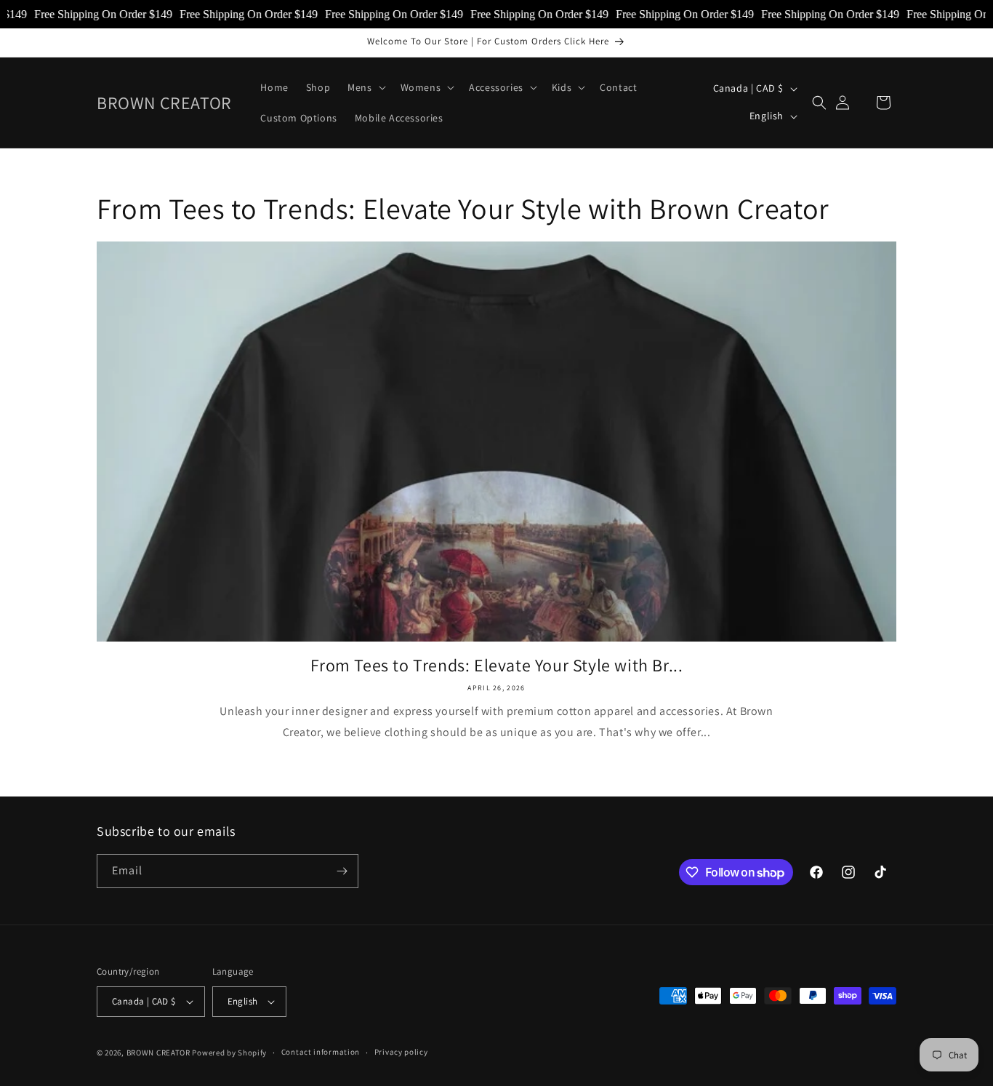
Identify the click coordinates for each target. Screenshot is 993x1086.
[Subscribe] (342, 871)
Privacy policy (401, 1052)
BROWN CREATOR (158, 1052)
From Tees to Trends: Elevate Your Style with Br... (496, 665)
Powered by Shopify (229, 1052)
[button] (365, 87)
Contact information (320, 1052)
